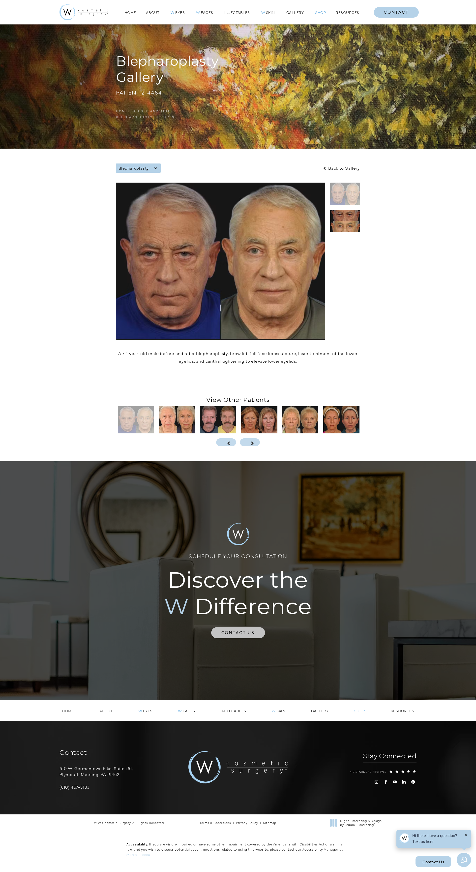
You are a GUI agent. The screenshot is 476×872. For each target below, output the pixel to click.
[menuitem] (376, 781)
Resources (347, 12)
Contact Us (238, 632)
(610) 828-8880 (138, 854)
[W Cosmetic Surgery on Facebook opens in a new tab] (385, 781)
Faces (204, 12)
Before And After (153, 111)
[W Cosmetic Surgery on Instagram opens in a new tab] (376, 781)
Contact (396, 12)
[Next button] (250, 442)
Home (130, 12)
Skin (268, 12)
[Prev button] (226, 442)
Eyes (178, 12)
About (152, 12)
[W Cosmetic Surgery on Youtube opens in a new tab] (394, 781)
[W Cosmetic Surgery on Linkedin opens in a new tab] (404, 781)
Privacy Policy (247, 823)
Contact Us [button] (433, 861)
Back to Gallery (343, 168)
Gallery (295, 12)
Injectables (237, 12)
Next (348, 377)
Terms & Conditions (215, 823)
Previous (134, 377)
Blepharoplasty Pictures (145, 117)
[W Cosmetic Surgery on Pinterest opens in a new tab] (413, 781)
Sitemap (269, 823)
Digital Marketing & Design (361, 823)
